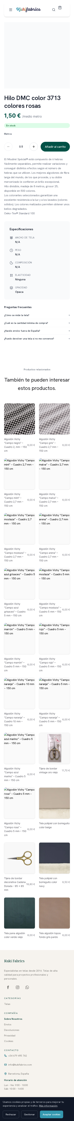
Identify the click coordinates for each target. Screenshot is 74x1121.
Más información (48, 1105)
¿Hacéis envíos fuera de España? (37, 330)
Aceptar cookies (51, 1114)
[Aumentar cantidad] (34, 147)
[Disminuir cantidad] (8, 147)
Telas (7, 1004)
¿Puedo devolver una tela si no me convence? (37, 338)
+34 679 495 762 (17, 1055)
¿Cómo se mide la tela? (37, 315)
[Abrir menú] (10, 10)
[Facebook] (8, 987)
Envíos (7, 1024)
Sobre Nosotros (13, 1018)
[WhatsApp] (27, 987)
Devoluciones (11, 1030)
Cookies (8, 1041)
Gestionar (29, 1114)
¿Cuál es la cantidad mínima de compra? (37, 323)
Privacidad (9, 1035)
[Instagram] (17, 987)
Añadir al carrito (55, 146)
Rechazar (11, 1114)
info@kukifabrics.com (20, 1064)
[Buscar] (53, 10)
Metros (8, 133)
